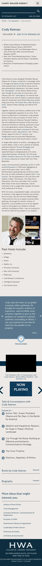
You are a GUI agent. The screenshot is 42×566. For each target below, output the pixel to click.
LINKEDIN (21, 550)
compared (25, 129)
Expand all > (7, 410)
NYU (32, 165)
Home (4, 21)
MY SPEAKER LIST (9, 16)
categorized (6, 136)
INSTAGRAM (31, 550)
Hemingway (20, 95)
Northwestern (10, 167)
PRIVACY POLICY (17, 561)
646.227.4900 (34, 16)
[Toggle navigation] (37, 3)
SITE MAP (27, 561)
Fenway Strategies (24, 147)
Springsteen (9, 91)
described (21, 132)
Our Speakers (14, 21)
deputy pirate (19, 84)
